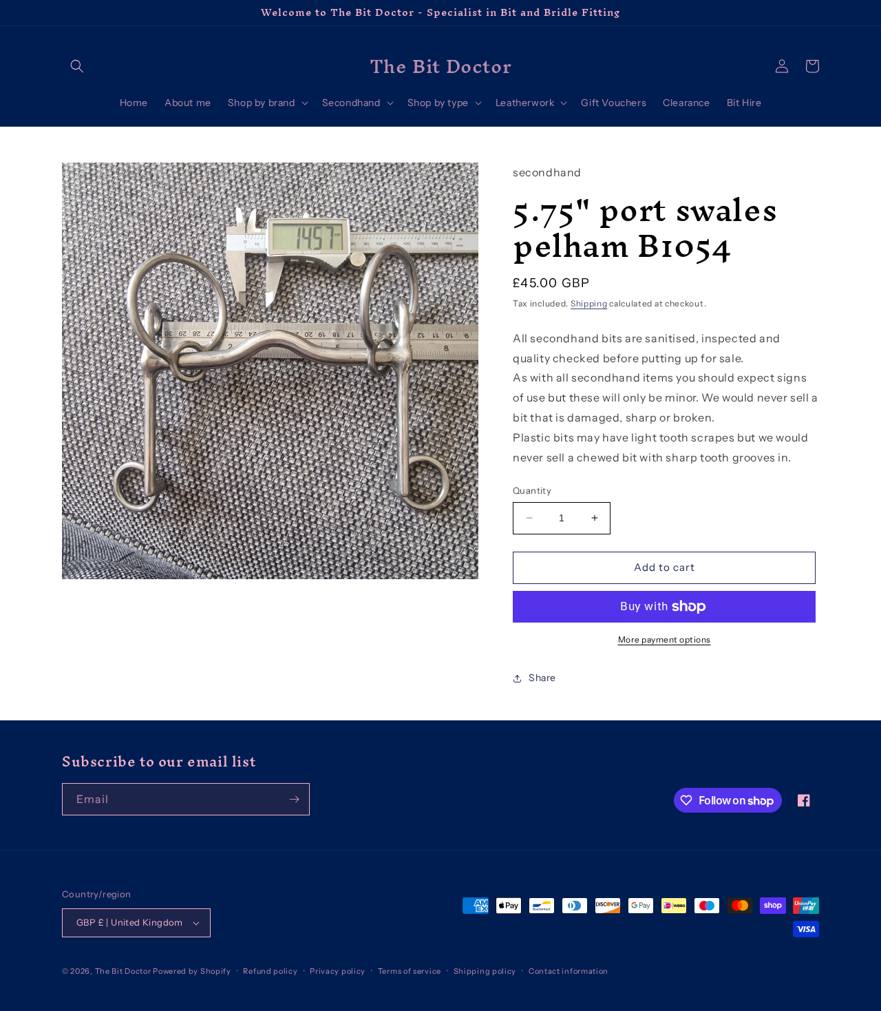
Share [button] (542, 677)
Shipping (589, 303)
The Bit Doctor (123, 971)
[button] (77, 66)
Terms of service (409, 971)
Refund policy (270, 971)
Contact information (568, 971)
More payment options (664, 639)
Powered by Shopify (192, 971)
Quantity (532, 490)
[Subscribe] (294, 799)
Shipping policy (485, 971)
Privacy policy (337, 971)
